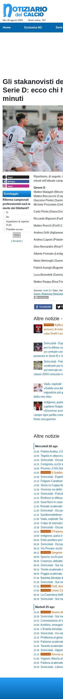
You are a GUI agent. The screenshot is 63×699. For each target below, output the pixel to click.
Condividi (45, 306)
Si (7, 212)
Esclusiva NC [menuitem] (33, 27)
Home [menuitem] (7, 27)
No (7, 217)
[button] (17, 235)
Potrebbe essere (14, 229)
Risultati (17, 241)
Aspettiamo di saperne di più (17, 223)
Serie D (47, 290)
